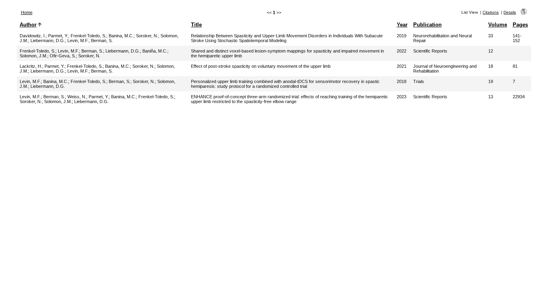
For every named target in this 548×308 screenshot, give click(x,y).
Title (196, 25)
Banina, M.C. (121, 35)
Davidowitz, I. (33, 35)
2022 (401, 51)
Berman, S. (102, 40)
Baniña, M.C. (154, 51)
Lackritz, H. (31, 66)
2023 (401, 96)
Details (509, 12)
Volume (497, 25)
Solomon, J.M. (33, 55)
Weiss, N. (76, 96)
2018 (401, 81)
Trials (418, 81)
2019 (401, 35)
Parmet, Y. (58, 35)
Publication (427, 25)
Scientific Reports (430, 51)
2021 (401, 66)
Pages (520, 25)
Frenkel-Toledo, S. (88, 35)
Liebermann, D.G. (47, 40)
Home (26, 12)
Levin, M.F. (78, 40)
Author (28, 25)
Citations (491, 12)
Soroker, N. (147, 35)
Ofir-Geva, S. (63, 55)
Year (402, 25)
